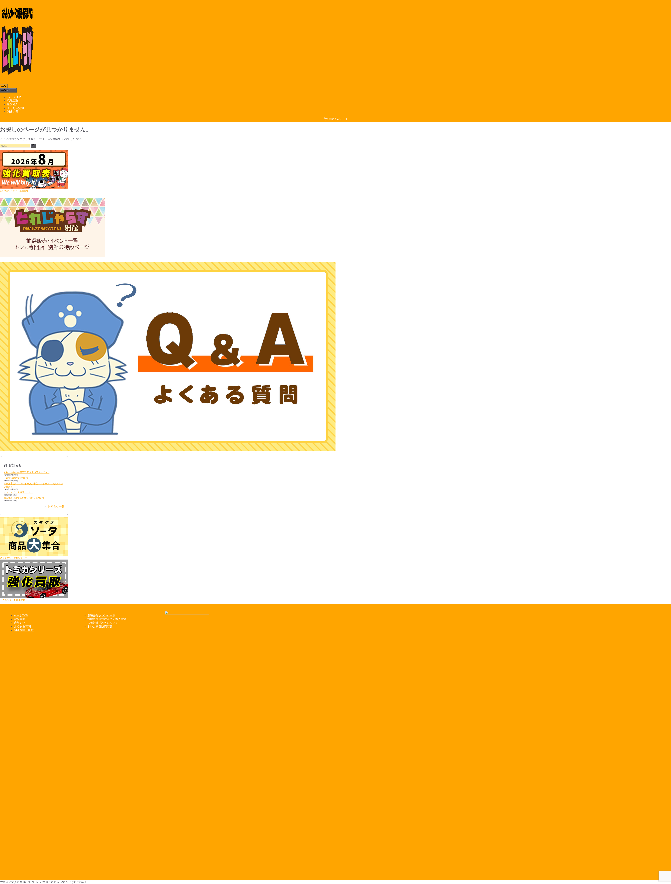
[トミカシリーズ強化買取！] (34, 579)
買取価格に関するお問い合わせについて (24, 498)
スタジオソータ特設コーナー (18, 492)
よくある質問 (15, 108)
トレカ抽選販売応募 (100, 626)
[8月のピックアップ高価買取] (34, 169)
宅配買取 (12, 100)
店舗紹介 (12, 104)
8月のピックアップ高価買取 (14, 190)
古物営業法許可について (102, 622)
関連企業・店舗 (24, 630)
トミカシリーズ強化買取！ (13, 600)
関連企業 (12, 111)
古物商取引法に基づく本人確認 (107, 619)
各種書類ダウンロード (101, 615)
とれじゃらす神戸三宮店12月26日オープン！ (26, 472)
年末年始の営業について (16, 478)
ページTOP (14, 97)
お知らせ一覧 (56, 506)
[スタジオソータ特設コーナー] (34, 536)
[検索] (33, 146)
